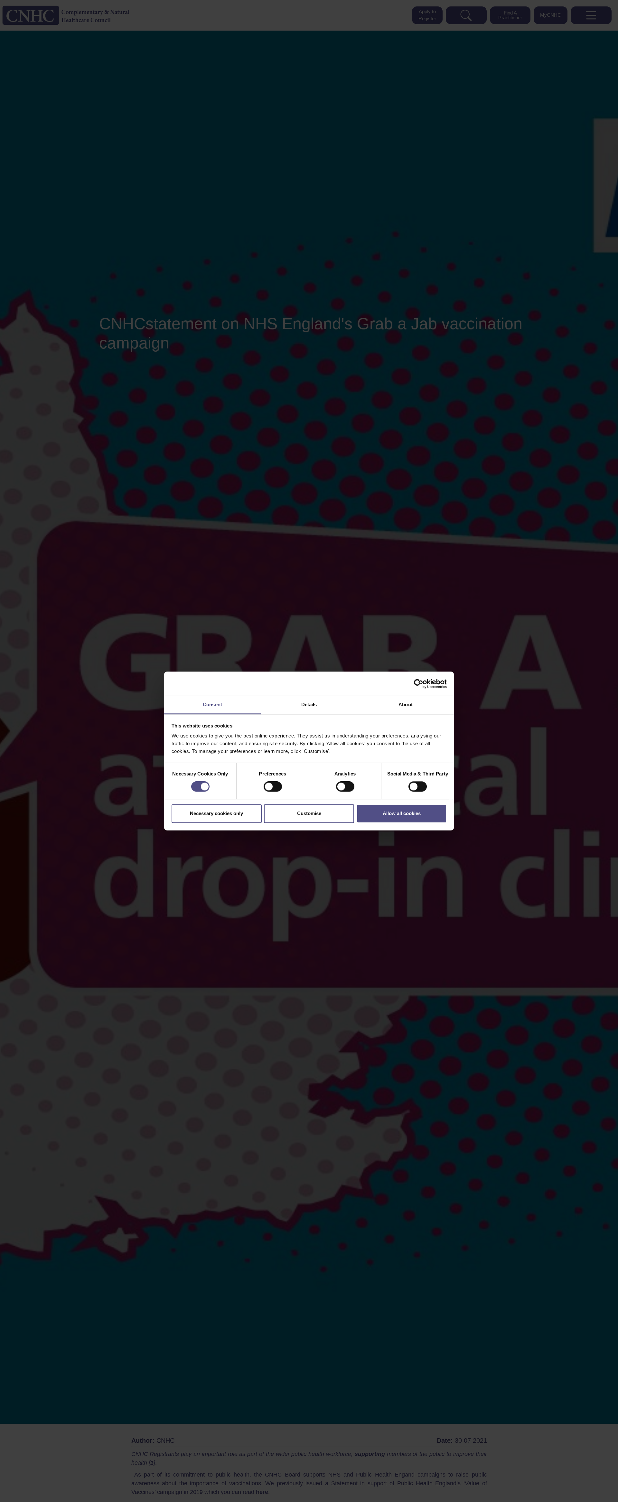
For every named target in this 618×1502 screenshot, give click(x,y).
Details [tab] (309, 704)
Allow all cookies (402, 813)
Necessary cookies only (216, 813)
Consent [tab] (212, 704)
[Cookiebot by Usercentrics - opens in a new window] (418, 684)
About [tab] (405, 704)
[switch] (273, 787)
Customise (309, 813)
